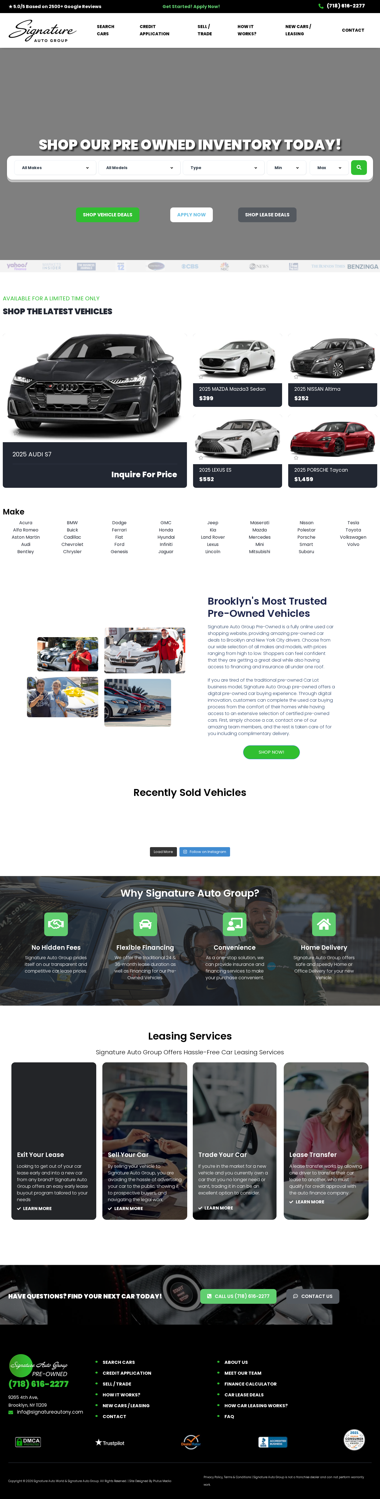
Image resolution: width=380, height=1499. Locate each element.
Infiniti (166, 544)
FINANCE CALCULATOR (250, 1384)
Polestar (306, 530)
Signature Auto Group (83, 1481)
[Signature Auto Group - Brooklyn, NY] (42, 30)
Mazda (259, 530)
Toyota (353, 530)
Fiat (119, 537)
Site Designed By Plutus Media (150, 1481)
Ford (119, 544)
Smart (306, 544)
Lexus (213, 544)
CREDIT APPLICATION (154, 30)
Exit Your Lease (40, 1155)
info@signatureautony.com (49, 1412)
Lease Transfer (313, 1155)
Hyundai (166, 537)
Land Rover (213, 537)
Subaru (306, 551)
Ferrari (119, 530)
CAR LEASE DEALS (244, 1395)
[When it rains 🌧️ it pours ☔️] (114, 822)
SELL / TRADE (205, 30)
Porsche (306, 537)
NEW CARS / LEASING (298, 30)
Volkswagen (353, 537)
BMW (72, 523)
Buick (72, 530)
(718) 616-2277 (345, 5)
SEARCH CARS (105, 30)
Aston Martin (26, 537)
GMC (166, 523)
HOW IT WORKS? (247, 30)
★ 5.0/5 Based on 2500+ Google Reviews (55, 6)
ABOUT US (236, 1362)
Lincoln (212, 551)
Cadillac (72, 537)
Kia (213, 530)
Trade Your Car (222, 1155)
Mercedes (260, 537)
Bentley (25, 551)
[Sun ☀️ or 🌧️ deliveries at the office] (265, 822)
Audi (25, 544)
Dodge (119, 523)
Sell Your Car (128, 1155)
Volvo (353, 544)
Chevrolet (72, 544)
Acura (25, 523)
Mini (259, 544)
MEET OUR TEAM (242, 1373)
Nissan (307, 523)
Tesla (353, 523)
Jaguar (166, 551)
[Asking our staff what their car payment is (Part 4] (341, 822)
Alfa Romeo (25, 530)
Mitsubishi (259, 551)
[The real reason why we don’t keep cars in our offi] (39, 822)
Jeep (212, 523)
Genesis (119, 551)
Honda (166, 530)
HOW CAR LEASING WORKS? (256, 1405)
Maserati (259, 523)
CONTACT (353, 30)
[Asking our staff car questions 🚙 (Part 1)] (190, 822)
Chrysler (72, 551)
